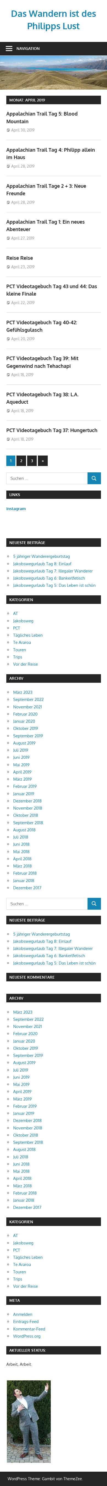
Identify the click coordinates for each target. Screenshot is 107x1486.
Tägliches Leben (28, 635)
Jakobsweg (23, 620)
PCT (16, 628)
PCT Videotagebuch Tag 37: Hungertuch (51, 430)
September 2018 (28, 822)
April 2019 (22, 772)
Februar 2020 (25, 714)
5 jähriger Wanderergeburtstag (41, 556)
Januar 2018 (23, 880)
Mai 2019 (21, 764)
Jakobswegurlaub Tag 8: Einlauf (42, 563)
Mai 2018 (21, 851)
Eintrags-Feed (26, 1321)
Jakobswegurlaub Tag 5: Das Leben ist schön (54, 585)
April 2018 (22, 858)
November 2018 (27, 808)
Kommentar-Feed (29, 1329)
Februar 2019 (25, 786)
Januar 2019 (23, 793)
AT (15, 613)
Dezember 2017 (27, 887)
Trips (17, 657)
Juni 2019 (21, 757)
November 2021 (27, 706)
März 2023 (22, 692)
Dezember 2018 (27, 801)
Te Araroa (22, 642)
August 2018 (24, 829)
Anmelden (22, 1314)
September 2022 (28, 699)
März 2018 (22, 866)
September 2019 (28, 735)
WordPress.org (27, 1336)
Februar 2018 (25, 873)
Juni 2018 (21, 844)
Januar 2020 (24, 721)
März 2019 (22, 779)
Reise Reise (19, 258)
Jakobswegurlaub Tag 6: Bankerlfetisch (49, 578)
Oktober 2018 (25, 815)
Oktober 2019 (25, 728)
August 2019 (24, 743)
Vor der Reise (25, 664)
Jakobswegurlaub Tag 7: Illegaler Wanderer (53, 571)
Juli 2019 (20, 750)
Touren (19, 649)
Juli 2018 (20, 837)
